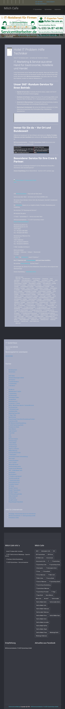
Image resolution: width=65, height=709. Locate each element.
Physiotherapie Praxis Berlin (16, 502)
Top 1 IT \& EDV (13, 462)
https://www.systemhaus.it (21, 221)
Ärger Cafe (18, 278)
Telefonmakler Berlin (54, 602)
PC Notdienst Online (14, 397)
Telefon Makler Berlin (38, 316)
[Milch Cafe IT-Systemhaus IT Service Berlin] (36, 185)
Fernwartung (45, 278)
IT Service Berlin (50, 305)
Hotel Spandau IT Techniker (44, 294)
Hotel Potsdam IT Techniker (44, 291)
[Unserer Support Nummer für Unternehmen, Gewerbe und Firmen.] (21, 2)
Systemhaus (48, 9)
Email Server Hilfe (13, 421)
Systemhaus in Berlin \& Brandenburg (18, 456)
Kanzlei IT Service (13, 488)
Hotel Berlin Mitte (31, 272)
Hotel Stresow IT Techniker (32, 296)
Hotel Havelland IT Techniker (27, 286)
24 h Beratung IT (13, 395)
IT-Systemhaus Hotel (54, 564)
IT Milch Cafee (39, 578)
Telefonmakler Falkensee (42, 612)
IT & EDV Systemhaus (10, 35)
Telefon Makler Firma (32, 318)
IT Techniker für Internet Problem (42, 308)
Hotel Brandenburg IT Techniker (28, 281)
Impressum (58, 9)
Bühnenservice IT (13, 401)
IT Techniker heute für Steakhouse (47, 313)
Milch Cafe (18, 323)
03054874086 (9, 36)
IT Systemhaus (37, 9)
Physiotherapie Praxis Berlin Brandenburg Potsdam (22, 419)
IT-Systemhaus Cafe (41, 564)
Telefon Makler (12, 442)
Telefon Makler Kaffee (41, 625)
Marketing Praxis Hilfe (14, 413)
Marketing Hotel (44, 314)
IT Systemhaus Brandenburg (43, 585)
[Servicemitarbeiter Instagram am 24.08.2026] (39, 536)
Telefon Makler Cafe (50, 316)
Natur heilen (12, 458)
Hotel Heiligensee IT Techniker (42, 286)
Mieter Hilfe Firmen (13, 464)
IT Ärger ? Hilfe (12, 415)
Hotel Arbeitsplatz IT (26, 280)
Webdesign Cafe (35, 319)
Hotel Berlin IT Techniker (47, 280)
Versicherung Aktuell (14, 478)
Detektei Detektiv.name (15, 466)
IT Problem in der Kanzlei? (15, 476)
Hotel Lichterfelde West (45, 289)
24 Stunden (19, 205)
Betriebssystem (13, 370)
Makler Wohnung (13, 450)
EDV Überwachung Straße (15, 494)
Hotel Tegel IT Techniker (45, 296)
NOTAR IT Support (13, 492)
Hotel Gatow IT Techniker (20, 285)
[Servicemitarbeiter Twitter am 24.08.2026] (20, 536)
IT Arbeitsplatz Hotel (51, 568)
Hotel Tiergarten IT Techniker (30, 297)
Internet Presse (13, 444)
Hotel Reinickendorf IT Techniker (33, 292)
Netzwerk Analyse (13, 438)
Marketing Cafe (35, 314)
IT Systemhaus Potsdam (27, 308)
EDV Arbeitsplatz (26, 278)
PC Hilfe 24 (11, 389)
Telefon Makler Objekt (41, 629)
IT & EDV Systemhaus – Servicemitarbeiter (17, 562)
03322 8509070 (50, 2)
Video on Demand (13, 496)
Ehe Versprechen (13, 407)
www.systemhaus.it (42, 152)
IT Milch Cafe (51, 574)
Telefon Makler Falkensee (20, 318)
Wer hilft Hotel (24, 321)
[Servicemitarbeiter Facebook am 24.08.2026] (26, 536)
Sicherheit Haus (13, 440)
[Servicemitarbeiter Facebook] (9, 2)
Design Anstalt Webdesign (15, 468)
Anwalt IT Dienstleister (14, 490)
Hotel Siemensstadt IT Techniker (28, 294)
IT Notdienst (12, 385)
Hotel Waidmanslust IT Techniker (46, 297)
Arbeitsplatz (24, 257)
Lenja (10, 437)
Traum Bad (11, 433)
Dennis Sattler (12, 498)
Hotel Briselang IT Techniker (44, 281)
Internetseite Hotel (29, 304)
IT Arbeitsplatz (12, 454)
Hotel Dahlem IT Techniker (35, 283)
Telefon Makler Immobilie (42, 622)
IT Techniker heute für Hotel (40, 311)
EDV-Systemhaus (36, 278)
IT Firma (38, 571)
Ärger (16, 257)
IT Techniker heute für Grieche (25, 311)
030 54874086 (39, 2)
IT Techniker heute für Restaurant (29, 313)
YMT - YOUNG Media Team (15, 470)
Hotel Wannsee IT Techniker (20, 299)
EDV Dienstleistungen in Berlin (16, 377)
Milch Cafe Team (19, 277)
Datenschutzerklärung (14, 706)
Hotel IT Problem (30, 288)
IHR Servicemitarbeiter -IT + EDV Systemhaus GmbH (22, 515)
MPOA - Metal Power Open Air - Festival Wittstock (21, 405)
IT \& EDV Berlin (13, 383)
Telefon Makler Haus (54, 615)
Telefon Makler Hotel (44, 318)
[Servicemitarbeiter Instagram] (17, 2)
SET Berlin (11, 486)
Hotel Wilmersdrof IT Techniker (44, 300)
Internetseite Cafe (43, 302)
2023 (37, 551)
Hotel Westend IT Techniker (35, 299)
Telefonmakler (55, 598)
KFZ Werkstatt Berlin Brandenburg (17, 423)
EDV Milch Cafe (40, 558)
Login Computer (13, 431)
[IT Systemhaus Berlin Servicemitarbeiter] (13, 2)
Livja (10, 435)
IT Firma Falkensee (31, 305)
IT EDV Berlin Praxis (14, 409)
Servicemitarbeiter (21, 193)
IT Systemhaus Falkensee (42, 588)
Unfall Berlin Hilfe (13, 411)
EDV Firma (50, 554)
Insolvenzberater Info (14, 482)
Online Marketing (25, 263)
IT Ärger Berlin (39, 595)
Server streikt (29, 316)
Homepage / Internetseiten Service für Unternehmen (22, 513)
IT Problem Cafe (41, 305)
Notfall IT (46, 598)
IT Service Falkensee (41, 581)
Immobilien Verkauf (14, 484)
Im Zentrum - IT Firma (14, 403)
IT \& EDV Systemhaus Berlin (16, 425)
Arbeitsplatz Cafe (45, 551)
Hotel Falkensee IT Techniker (49, 283)
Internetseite (49, 558)
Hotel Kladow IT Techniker (42, 288)
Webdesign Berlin (54, 632)
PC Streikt (21, 316)
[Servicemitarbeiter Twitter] (6, 2)
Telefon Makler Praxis (24, 319)
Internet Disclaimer (13, 460)
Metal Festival (12, 417)
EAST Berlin (12, 375)
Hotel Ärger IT (37, 280)
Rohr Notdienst (12, 474)
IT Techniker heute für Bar (36, 310)
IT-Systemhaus (30, 260)
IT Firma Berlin (21, 305)
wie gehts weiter (13, 500)
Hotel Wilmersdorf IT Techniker (28, 300)
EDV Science (12, 379)
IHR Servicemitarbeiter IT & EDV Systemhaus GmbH (44, 706)
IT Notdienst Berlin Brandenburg (14, 559)
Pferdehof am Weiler (14, 427)
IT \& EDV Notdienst (14, 381)
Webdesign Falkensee (41, 635)
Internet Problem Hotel (32, 302)
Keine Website (26, 314)
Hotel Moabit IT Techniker (30, 291)
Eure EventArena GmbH (15, 452)
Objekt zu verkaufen (14, 448)
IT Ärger (46, 304)
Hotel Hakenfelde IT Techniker (34, 285)
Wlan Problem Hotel (34, 321)
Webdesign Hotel (44, 319)
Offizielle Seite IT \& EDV (15, 391)
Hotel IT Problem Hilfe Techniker (14, 551)
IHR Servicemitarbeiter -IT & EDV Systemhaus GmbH (18, 648)
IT (48, 561)
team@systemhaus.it (41, 3)
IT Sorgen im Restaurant (29, 307)
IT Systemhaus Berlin (42, 307)
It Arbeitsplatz (39, 304)
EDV (54, 551)
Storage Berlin (12, 399)
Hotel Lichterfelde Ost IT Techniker (30, 289)
